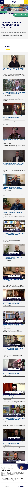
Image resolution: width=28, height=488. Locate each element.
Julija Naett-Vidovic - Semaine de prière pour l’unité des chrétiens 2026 (13, 116)
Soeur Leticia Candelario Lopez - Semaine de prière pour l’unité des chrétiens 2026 (13, 69)
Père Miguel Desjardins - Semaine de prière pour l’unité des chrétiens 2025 (14, 234)
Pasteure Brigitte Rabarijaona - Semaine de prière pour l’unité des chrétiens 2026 (14, 140)
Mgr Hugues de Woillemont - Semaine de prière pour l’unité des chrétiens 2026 (13, 164)
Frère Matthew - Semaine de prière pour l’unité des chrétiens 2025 (13, 258)
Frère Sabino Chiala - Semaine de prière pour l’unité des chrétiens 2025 (13, 372)
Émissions (3, 11)
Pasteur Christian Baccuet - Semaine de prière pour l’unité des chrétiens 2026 (13, 188)
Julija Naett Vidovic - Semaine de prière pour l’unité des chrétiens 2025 (13, 280)
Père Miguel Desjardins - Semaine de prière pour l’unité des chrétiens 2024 (14, 419)
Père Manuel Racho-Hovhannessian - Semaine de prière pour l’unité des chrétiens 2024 (12, 396)
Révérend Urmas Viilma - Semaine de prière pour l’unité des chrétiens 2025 (14, 302)
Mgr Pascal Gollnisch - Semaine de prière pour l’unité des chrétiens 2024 (13, 442)
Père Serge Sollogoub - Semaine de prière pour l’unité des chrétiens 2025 (13, 349)
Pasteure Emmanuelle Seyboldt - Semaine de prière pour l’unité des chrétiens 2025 (13, 325)
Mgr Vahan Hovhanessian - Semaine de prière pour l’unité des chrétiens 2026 (13, 211)
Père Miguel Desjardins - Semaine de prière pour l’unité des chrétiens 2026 (14, 93)
